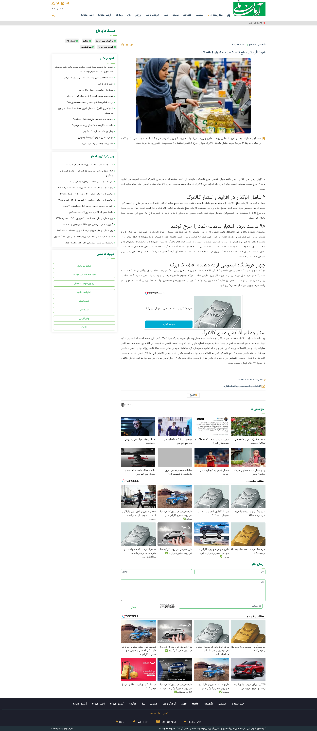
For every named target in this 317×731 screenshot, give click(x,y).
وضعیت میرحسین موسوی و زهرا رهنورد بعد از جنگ (89, 243)
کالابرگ (192, 395)
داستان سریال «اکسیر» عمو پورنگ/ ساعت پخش (91, 212)
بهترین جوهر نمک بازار (84, 283)
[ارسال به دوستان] (127, 44)
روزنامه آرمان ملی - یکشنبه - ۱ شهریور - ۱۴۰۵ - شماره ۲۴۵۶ (85, 188)
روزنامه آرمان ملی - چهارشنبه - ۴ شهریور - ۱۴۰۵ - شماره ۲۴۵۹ (84, 230)
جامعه (175, 15)
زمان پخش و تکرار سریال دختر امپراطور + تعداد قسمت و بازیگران (86, 173)
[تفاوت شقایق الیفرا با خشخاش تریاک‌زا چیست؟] (248, 426)
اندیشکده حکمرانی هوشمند (84, 274)
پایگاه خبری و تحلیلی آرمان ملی (218, 728)
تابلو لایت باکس (84, 292)
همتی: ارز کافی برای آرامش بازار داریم (96, 90)
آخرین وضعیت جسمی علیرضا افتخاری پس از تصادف (88, 224)
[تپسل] (146, 293)
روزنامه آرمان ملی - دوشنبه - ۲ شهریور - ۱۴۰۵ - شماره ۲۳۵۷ (85, 200)
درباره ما (152, 713)
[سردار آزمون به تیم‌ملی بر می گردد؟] (211, 457)
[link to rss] (53, 3)
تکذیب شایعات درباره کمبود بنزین (97, 143)
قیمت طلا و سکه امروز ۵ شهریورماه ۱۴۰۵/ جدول (90, 96)
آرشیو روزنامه (104, 15)
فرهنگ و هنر (152, 15)
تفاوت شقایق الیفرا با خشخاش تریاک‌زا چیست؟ (250, 441)
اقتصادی (187, 15)
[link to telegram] (67, 3)
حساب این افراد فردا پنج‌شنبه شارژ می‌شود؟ (93, 119)
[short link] (131, 44)
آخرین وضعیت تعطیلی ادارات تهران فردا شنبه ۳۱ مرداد (88, 206)
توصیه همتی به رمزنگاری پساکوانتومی (95, 137)
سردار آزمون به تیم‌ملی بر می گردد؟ (214, 472)
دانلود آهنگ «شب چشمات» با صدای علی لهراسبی (139, 472)
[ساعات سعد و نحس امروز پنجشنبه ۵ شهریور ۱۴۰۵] (175, 457)
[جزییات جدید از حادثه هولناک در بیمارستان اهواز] (211, 426)
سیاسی (199, 15)
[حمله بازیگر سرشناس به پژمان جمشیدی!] (138, 426)
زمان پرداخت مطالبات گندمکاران (98, 131)
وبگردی (119, 15)
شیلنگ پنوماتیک (84, 266)
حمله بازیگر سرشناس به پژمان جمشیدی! (140, 441)
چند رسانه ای (237, 704)
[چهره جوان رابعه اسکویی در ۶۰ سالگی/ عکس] (248, 457)
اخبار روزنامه (87, 15)
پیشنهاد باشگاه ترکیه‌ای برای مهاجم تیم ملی (178, 441)
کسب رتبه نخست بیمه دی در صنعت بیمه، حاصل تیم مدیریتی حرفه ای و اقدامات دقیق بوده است (84, 69)
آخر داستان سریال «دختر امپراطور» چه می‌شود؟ (91, 181)
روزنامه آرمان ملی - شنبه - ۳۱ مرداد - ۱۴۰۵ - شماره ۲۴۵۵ (86, 194)
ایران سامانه (56, 728)
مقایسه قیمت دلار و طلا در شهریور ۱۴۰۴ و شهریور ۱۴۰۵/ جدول (83, 236)
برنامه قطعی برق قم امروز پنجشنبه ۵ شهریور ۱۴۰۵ (89, 102)
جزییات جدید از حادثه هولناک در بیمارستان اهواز (212, 441)
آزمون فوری (84, 301)
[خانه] (228, 15)
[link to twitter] (57, 3)
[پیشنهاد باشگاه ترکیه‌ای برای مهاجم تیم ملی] (175, 426)
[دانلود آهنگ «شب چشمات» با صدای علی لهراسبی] (138, 457)
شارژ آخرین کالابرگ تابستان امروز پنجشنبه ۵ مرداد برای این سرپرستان (85, 111)
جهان (165, 15)
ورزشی (138, 15)
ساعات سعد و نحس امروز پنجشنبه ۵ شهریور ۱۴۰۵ (178, 472)
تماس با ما (163, 713)
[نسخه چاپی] (122, 44)
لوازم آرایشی (84, 318)
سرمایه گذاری (169, 324)
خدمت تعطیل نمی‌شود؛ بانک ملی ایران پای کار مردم (89, 78)
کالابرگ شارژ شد (105, 84)
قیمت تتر (84, 309)
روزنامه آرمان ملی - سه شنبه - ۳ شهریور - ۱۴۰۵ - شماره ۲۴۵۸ (84, 218)
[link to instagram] (62, 3)
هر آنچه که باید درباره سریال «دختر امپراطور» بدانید (89, 165)
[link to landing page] (249, 8)
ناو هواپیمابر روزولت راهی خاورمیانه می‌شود (244, 23)
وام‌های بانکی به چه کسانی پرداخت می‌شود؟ (92, 125)
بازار (129, 15)
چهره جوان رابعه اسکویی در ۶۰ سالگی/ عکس (249, 472)
